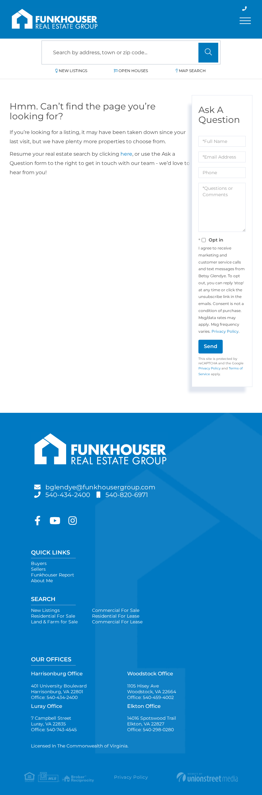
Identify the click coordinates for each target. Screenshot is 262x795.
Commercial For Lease (117, 622)
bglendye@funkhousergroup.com (100, 487)
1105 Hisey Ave (151, 689)
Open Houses (133, 70)
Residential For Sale (53, 616)
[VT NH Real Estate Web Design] (202, 777)
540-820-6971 (126, 495)
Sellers (38, 569)
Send (210, 346)
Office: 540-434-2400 (54, 697)
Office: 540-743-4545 (54, 729)
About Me (42, 580)
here (126, 154)
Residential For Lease (115, 616)
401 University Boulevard (59, 689)
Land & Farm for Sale (54, 622)
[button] (208, 53)
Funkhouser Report (52, 575)
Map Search (192, 70)
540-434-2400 (67, 495)
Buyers (39, 563)
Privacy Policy (225, 331)
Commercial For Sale (115, 610)
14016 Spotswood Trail (151, 721)
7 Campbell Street (51, 721)
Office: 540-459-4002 (150, 697)
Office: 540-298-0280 (150, 729)
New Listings (73, 70)
